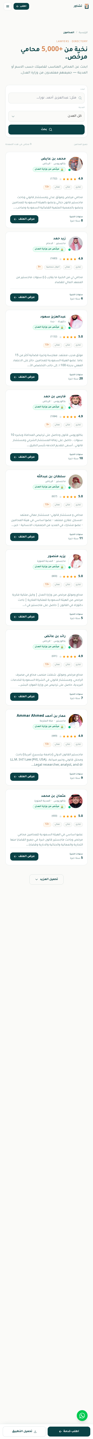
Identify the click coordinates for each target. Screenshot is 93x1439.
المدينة (82, 108)
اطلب (23, 6)
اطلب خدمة (71, 1431)
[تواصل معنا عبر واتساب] (82, 1415)
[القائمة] (8, 6)
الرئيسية (83, 32)
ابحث (82, 89)
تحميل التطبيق (22, 1431)
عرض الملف (26, 219)
